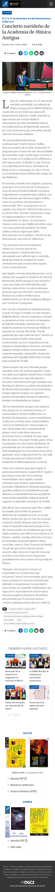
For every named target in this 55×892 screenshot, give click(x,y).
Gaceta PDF (16, 778)
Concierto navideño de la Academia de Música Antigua (23, 616)
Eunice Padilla (9, 620)
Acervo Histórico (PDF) (23, 791)
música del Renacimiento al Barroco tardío (19, 624)
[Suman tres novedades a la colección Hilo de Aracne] (15, 692)
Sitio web (15, 847)
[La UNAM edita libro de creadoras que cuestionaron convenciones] (39, 661)
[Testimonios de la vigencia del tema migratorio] (39, 692)
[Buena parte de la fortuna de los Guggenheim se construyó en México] (15, 661)
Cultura (7, 13)
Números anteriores (21, 784)
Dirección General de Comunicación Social (27, 886)
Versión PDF (17, 840)
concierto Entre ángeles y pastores (16, 613)
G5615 (19, 620)
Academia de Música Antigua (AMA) (22, 609)
